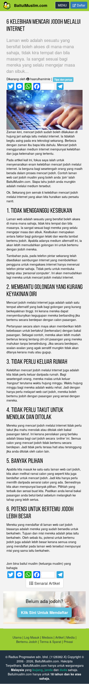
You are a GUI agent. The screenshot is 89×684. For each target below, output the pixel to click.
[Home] (7, 5)
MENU (64, 6)
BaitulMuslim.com (30, 5)
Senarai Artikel (46, 583)
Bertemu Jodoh (26, 641)
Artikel (59, 637)
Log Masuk (31, 637)
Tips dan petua (63, 79)
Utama (17, 637)
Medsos (47, 637)
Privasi (68, 641)
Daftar (80, 5)
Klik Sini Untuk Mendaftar (44, 612)
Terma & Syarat (50, 641)
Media (70, 637)
